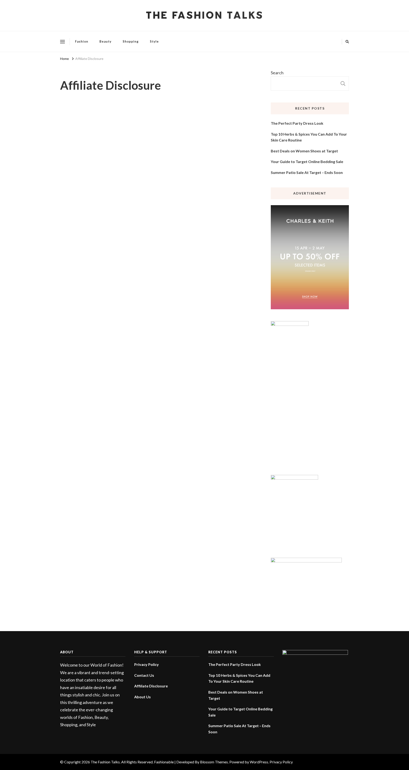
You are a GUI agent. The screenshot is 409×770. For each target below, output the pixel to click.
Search (277, 72)
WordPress (259, 762)
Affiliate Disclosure (151, 686)
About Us (142, 697)
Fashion (81, 41)
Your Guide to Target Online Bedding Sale (307, 161)
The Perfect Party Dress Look (297, 123)
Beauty (105, 41)
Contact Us (144, 675)
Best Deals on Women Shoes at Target (304, 151)
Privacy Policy (146, 664)
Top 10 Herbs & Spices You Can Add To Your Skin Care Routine (309, 137)
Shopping (131, 41)
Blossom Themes (214, 762)
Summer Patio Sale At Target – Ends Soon (307, 172)
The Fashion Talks (105, 762)
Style (154, 41)
